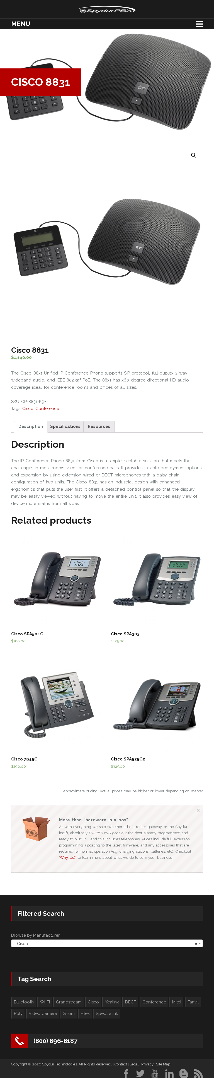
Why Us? (68, 857)
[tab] (30, 427)
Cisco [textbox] (105, 943)
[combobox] (107, 943)
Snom (69, 1013)
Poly (18, 1013)
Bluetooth (24, 1002)
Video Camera (43, 1013)
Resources (99, 426)
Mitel (176, 1002)
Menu (20, 23)
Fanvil (193, 1002)
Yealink (112, 1002)
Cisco (27, 408)
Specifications (65, 426)
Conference (47, 408)
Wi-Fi (45, 1002)
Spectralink (107, 1013)
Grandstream (69, 1002)
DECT (130, 1002)
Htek (85, 1013)
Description (30, 426)
